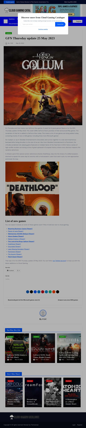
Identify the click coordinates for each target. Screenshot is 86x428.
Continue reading (43, 29)
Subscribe (60, 24)
